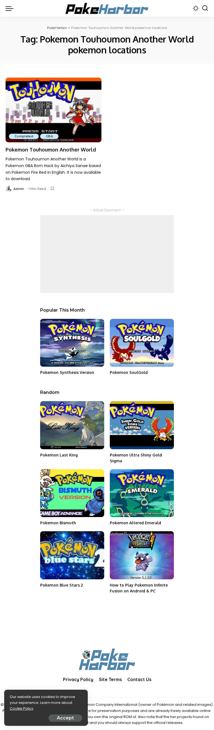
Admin (18, 189)
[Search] (205, 8)
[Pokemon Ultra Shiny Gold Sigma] (142, 425)
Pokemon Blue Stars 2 (61, 585)
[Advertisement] (107, 254)
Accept (65, 718)
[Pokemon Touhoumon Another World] (53, 110)
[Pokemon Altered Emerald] (142, 493)
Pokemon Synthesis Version (67, 372)
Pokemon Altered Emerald (135, 522)
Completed (23, 136)
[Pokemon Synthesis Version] (72, 343)
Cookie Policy (21, 708)
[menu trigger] (11, 8)
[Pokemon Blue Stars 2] (72, 555)
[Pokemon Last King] (72, 425)
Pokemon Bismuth (58, 522)
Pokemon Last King (59, 455)
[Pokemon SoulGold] (142, 343)
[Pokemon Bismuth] (72, 493)
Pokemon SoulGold (129, 372)
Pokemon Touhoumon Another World (51, 150)
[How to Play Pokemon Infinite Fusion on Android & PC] (142, 555)
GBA (49, 136)
